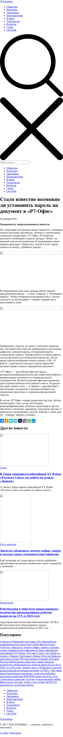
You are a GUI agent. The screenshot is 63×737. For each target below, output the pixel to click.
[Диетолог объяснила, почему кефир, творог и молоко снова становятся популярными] (15, 541)
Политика (11, 9)
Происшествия (14, 15)
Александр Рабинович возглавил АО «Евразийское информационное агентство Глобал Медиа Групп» (28, 643)
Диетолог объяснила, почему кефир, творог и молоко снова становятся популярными (30, 552)
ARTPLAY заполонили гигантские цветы (28, 683)
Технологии (13, 21)
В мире (10, 18)
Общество (12, 6)
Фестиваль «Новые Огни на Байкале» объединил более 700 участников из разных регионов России (30, 659)
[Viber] (24, 421)
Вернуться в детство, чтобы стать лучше (22, 682)
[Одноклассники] (6, 421)
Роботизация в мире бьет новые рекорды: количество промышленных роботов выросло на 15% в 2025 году (29, 612)
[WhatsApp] (29, 421)
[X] (20, 421)
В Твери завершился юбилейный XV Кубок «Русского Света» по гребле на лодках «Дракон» (30, 477)
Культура (11, 24)
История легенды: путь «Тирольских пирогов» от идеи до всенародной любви (30, 678)
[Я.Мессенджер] (11, 421)
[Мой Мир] (34, 421)
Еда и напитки (8, 544)
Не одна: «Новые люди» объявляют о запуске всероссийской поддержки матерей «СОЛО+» (31, 669)
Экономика (12, 12)
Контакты (15, 733)
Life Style (11, 30)
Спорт (9, 27)
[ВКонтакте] (2, 421)
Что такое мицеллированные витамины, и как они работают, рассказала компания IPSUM (31, 673)
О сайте (4, 733)
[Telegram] (15, 421)
